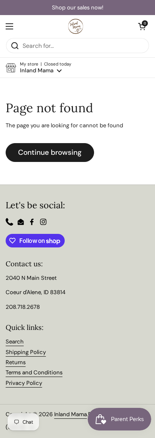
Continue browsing (50, 152)
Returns (16, 362)
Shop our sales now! (77, 8)
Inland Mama (70, 414)
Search (15, 341)
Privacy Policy (24, 383)
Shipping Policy (26, 352)
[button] (38, 67)
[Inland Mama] (75, 26)
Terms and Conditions (34, 372)
